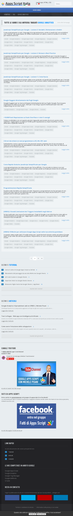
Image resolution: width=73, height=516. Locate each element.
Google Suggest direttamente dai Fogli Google (21, 100)
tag (14, 14)
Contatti (11, 459)
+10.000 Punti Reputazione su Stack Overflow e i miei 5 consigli (27, 117)
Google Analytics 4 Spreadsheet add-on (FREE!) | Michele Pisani (23, 306)
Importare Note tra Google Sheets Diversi (18, 280)
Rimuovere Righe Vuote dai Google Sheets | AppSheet (22, 284)
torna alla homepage (63, 22)
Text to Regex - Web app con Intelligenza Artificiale (19, 316)
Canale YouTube (8, 348)
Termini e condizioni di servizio (24, 507)
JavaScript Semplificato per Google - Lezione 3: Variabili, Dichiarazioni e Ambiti (33, 30)
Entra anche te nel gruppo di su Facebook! (24, 397)
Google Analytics (15, 39)
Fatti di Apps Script (10, 393)
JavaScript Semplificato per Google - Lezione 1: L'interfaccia (26, 77)
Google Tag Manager (21, 45)
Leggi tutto (65, 38)
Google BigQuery (40, 39)
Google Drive (18, 42)
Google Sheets (39, 42)
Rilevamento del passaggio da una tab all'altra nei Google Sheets (25, 273)
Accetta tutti (32, 514)
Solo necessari (41, 514)
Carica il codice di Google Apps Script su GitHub (20, 270)
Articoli (11, 455)
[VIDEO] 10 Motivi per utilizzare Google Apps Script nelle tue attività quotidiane (33, 232)
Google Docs (8, 42)
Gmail (6, 39)
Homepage (7, 14)
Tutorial (11, 452)
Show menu (36, 10)
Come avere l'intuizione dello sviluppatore (16, 326)
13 (41, 284)
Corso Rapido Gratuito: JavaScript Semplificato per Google (25, 165)
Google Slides (9, 45)
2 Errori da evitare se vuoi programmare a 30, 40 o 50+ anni (25, 141)
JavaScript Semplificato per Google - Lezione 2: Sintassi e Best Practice (30, 53)
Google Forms (28, 42)
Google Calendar (52, 39)
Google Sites (49, 42)
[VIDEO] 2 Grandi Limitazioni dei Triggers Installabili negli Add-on (28, 212)
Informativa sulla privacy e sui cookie (47, 507)
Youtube (31, 45)
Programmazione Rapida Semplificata (18, 188)
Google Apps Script (27, 39)
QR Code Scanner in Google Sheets (16, 277)
